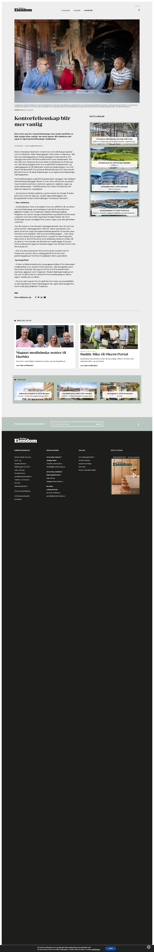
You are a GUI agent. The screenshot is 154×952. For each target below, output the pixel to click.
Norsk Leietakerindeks (87, 470)
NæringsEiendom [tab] (119, 457)
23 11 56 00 (25, 480)
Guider (77, 10)
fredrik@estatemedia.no (56, 467)
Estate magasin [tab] (134, 457)
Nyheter (88, 10)
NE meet (82, 467)
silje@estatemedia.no (36, 146)
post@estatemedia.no (23, 476)
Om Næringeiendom (86, 457)
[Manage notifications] (149, 947)
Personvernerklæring (22, 491)
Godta (110, 948)
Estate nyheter (84, 460)
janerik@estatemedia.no (56, 496)
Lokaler (65, 10)
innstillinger (95, 950)
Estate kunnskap (85, 463)
